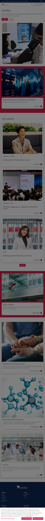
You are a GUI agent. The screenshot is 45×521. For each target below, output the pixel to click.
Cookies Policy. (29, 516)
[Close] (43, 509)
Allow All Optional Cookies (26, 518)
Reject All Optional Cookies (38, 518)
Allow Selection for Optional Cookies (8, 518)
